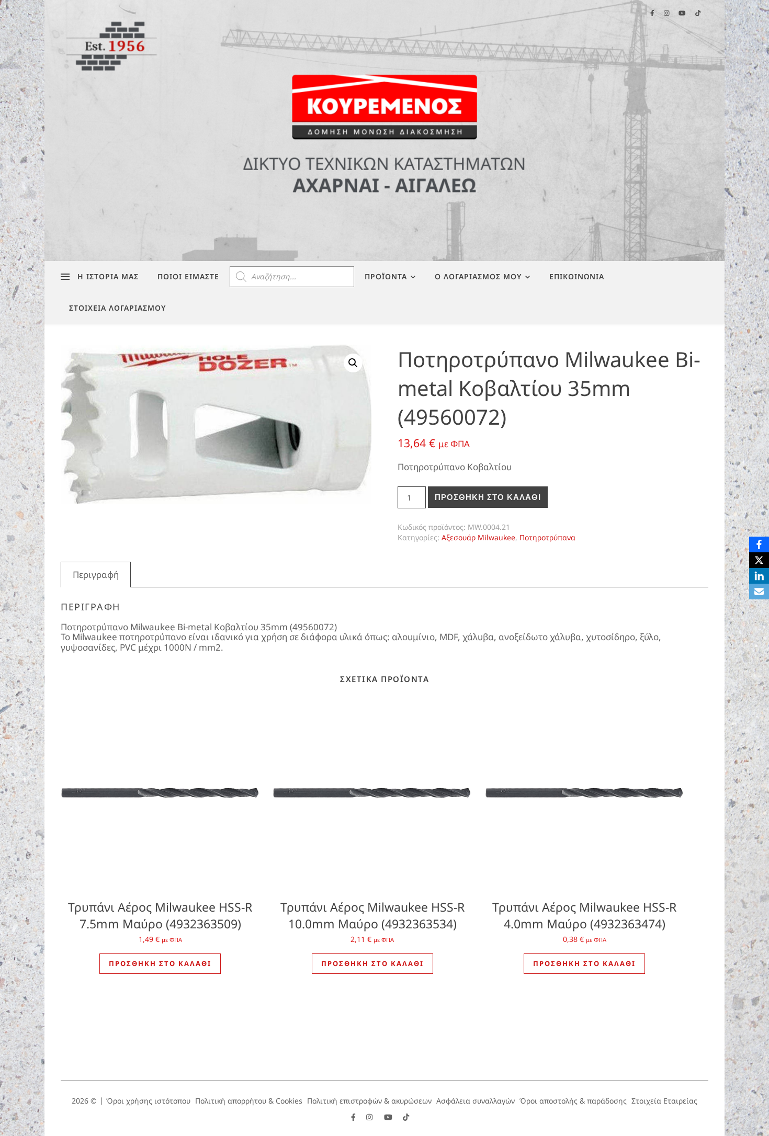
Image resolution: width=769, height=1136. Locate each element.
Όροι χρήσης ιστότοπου (148, 1101)
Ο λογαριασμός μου (478, 276)
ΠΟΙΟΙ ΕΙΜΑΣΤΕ (188, 276)
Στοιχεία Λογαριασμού (117, 308)
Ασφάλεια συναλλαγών (475, 1101)
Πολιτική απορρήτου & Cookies (248, 1101)
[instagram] (370, 1117)
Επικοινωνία (576, 276)
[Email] (759, 591)
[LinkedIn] (759, 576)
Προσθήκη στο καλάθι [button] (160, 963)
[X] (759, 560)
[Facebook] (759, 544)
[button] (353, 363)
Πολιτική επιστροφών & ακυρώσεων (369, 1101)
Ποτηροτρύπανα (547, 537)
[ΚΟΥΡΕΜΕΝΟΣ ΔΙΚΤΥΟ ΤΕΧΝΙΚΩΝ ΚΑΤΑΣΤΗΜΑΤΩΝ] (384, 130)
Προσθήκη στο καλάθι (488, 497)
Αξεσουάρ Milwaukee (478, 537)
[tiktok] (406, 1117)
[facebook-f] (354, 1117)
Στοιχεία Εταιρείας (664, 1101)
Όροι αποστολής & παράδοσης (573, 1101)
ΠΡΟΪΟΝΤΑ (386, 276)
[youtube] (389, 1117)
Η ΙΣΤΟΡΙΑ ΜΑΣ (108, 276)
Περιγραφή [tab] (96, 575)
